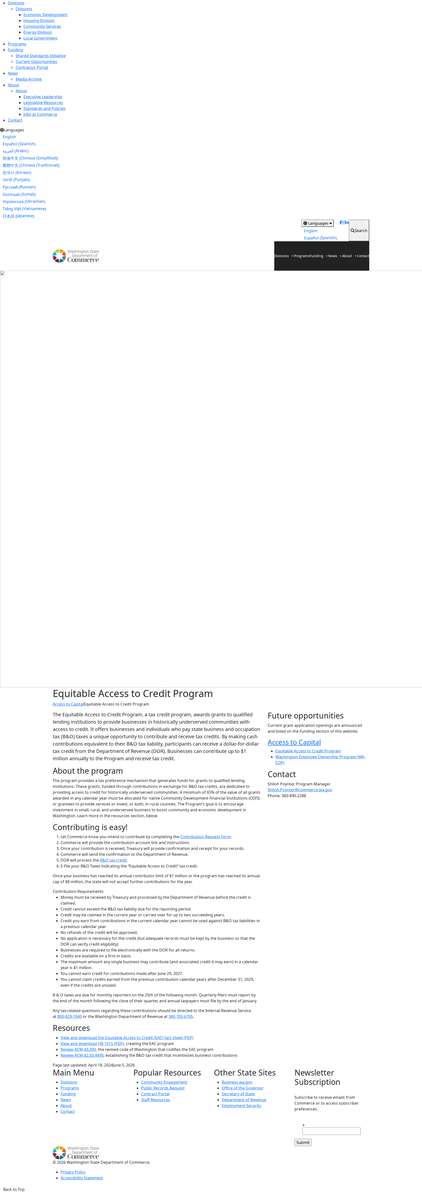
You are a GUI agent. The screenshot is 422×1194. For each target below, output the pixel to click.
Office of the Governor (243, 1088)
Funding (15, 50)
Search (361, 230)
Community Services (42, 26)
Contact (15, 120)
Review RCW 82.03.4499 (82, 1055)
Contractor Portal (32, 67)
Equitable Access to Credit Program (308, 751)
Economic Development (45, 14)
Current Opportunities (36, 61)
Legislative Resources (43, 102)
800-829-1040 (69, 1016)
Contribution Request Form (205, 836)
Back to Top (14, 1189)
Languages (318, 223)
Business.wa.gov (237, 1082)
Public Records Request (163, 1088)
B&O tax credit (113, 860)
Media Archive (29, 79)
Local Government (40, 38)
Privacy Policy (73, 1172)
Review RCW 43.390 (78, 1049)
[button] (157, 891)
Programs (17, 44)
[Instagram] (343, 230)
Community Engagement (164, 1082)
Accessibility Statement (82, 1178)
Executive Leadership (42, 96)
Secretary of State (238, 1094)
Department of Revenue (244, 1099)
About (13, 85)
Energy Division (37, 32)
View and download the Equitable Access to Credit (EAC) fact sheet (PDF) (127, 1037)
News (13, 73)
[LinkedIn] (347, 230)
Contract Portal (155, 1094)
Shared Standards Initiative (41, 55)
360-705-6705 (181, 1016)
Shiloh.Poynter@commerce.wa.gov (300, 789)
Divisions (16, 3)
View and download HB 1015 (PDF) (92, 1043)
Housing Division (39, 20)
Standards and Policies (44, 108)
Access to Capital (68, 704)
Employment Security (241, 1105)
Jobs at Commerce (40, 114)
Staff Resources (155, 1099)
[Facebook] (340, 230)
